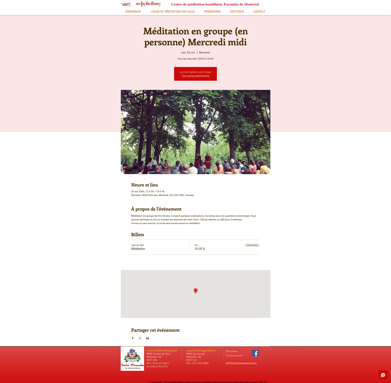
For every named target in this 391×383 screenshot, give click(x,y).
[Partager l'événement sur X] (140, 338)
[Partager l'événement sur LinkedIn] (147, 338)
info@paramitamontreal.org (241, 363)
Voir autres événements (195, 75)
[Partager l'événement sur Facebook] (132, 338)
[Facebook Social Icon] (255, 353)
